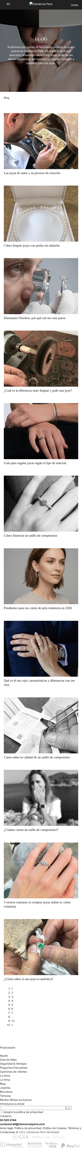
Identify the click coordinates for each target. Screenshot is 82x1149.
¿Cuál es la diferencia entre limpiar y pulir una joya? (38, 390)
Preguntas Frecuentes (13, 1067)
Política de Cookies (54, 1128)
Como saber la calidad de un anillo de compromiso (37, 757)
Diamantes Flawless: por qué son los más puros (34, 318)
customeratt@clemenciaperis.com (22, 1124)
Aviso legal (6, 1128)
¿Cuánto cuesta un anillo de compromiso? (31, 830)
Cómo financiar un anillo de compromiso (30, 535)
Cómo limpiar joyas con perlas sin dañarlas (32, 245)
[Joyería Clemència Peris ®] (41, 4)
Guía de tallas (8, 1059)
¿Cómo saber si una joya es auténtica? (28, 979)
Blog (3, 1083)
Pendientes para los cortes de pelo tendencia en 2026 (38, 608)
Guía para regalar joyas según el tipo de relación (35, 463)
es (8, 4)
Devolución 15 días (11, 1039)
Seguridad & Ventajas (13, 1063)
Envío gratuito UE (10, 1031)
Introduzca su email (12, 1103)
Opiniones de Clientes (13, 1071)
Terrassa (5, 1095)
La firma (5, 1079)
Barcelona (6, 1091)
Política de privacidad (27, 1128)
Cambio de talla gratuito (15, 1035)
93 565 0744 (8, 1120)
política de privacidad (29, 1112)
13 (12, 1020)
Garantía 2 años (9, 1043)
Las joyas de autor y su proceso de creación (32, 173)
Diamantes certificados (14, 1051)
